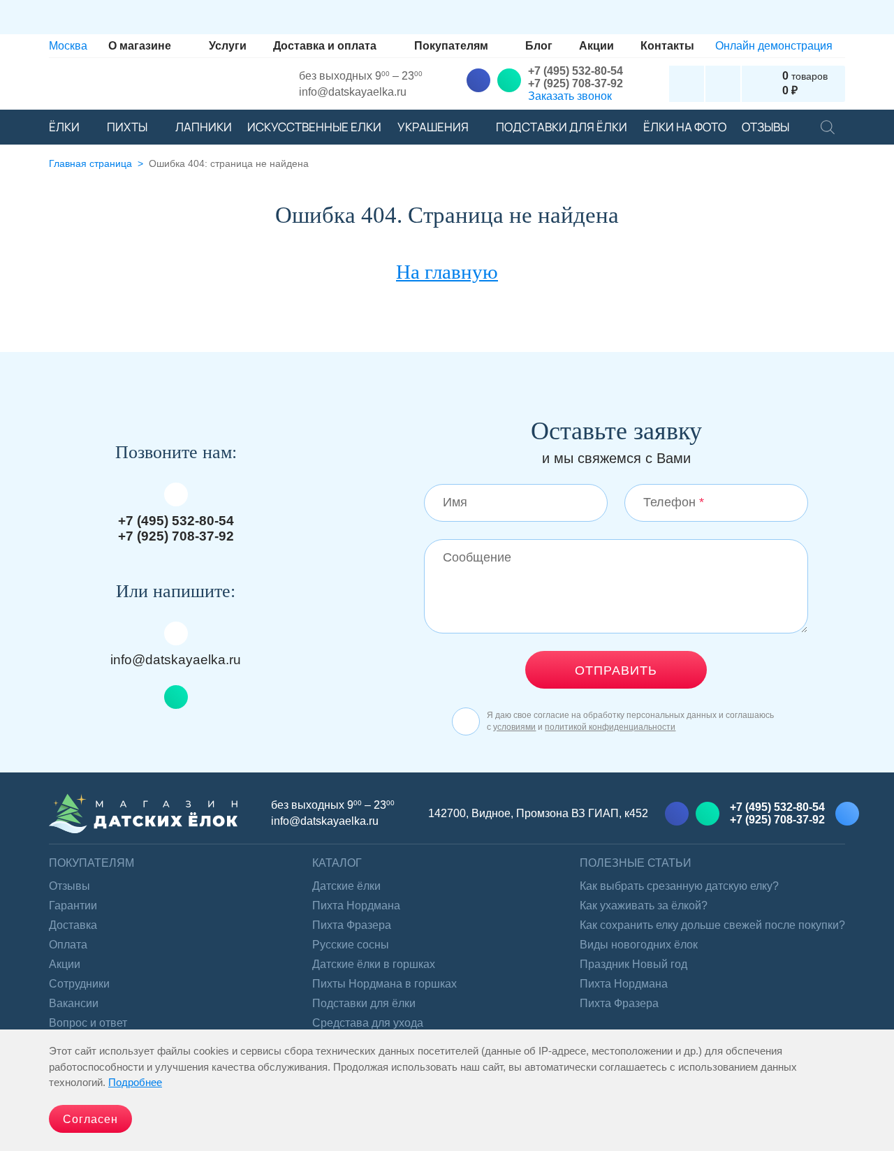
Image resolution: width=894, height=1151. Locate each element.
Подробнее (135, 1082)
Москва (68, 46)
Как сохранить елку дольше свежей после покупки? (712, 925)
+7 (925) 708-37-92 (575, 83)
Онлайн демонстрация (774, 46)
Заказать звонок (570, 96)
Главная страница (90, 164)
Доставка (73, 925)
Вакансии (73, 1003)
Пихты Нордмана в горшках (384, 984)
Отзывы (69, 886)
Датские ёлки (346, 886)
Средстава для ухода (367, 1023)
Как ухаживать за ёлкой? (644, 905)
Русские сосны (350, 945)
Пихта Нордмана (356, 905)
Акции (64, 964)
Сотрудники (79, 984)
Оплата (68, 945)
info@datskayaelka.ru (352, 92)
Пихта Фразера (351, 925)
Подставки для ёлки (364, 1003)
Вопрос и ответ (88, 1023)
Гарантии (73, 905)
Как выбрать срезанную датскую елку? (679, 886)
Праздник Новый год (633, 964)
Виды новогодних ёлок (639, 945)
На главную (447, 272)
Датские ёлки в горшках (373, 964)
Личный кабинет (686, 84)
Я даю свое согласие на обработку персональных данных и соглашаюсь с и (630, 720)
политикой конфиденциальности (610, 727)
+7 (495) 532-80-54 (575, 71)
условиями (514, 727)
